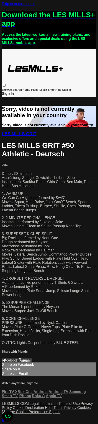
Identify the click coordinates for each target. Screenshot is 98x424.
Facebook (10, 360)
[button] (4, 85)
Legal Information (44, 404)
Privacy (70, 408)
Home (26, 89)
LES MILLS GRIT (19, 133)
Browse (7, 89)
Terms (59, 408)
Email (27, 360)
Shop (51, 89)
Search (18, 89)
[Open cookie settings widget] (7, 416)
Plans (35, 89)
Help (58, 89)
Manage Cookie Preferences (25, 412)
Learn (43, 89)
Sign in (66, 89)
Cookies (84, 408)
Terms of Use (69, 404)
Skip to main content (18, 4)
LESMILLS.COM (15, 404)
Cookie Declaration (28, 408)
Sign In (8, 94)
